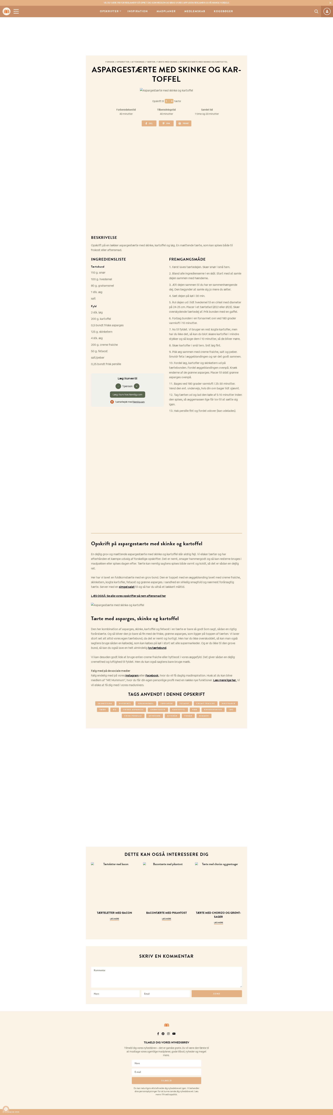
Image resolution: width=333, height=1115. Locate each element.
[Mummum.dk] (166, 1024)
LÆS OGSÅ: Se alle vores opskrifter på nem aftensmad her (128, 596)
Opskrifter (109, 11)
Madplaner (166, 11)
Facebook (152, 675)
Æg (114, 709)
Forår (188, 716)
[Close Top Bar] (330, 3)
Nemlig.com (139, 401)
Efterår (172, 716)
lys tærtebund (157, 648)
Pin (168, 123)
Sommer (204, 716)
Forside (109, 62)
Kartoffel (178, 709)
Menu (16, 11)
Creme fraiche (205, 703)
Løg (231, 709)
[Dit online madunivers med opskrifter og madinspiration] (6, 11)
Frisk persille (133, 716)
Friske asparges (133, 709)
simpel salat (127, 587)
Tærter (151, 62)
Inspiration (137, 11)
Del (151, 123)
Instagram (132, 675)
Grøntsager (157, 709)
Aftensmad (137, 62)
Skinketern (105, 703)
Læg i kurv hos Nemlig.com (127, 394)
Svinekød (154, 716)
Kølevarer (228, 703)
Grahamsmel (146, 703)
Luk (328, 1038)
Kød (194, 709)
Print (186, 123)
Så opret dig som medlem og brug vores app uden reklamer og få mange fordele (166, 2)
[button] (6, 1109)
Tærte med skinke (167, 62)
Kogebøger (223, 11)
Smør (103, 709)
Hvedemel (125, 703)
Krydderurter (213, 709)
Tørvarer (167, 703)
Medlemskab (194, 11)
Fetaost (184, 703)
